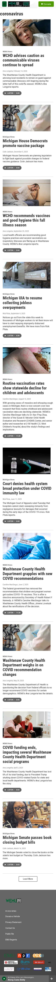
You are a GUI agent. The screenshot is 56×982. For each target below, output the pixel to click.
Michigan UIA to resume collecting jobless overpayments (22, 303)
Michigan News (9, 137)
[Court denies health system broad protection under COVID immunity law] (27, 461)
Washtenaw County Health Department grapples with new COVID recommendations (27, 574)
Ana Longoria (8, 71)
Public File (9, 934)
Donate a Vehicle (12, 916)
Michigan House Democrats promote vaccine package (25, 143)
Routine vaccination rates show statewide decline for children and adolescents (25, 388)
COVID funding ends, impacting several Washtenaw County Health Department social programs (27, 754)
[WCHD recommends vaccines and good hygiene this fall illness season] (27, 192)
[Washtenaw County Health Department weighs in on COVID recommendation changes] (27, 637)
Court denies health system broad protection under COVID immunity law (27, 488)
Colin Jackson (8, 152)
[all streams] (52, 978)
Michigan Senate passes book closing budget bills (27, 840)
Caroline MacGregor (10, 399)
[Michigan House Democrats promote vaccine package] (27, 118)
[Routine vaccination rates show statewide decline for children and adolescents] (27, 360)
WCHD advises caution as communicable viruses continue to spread (23, 60)
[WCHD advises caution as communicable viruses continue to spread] (27, 32)
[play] (4, 978)
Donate (47, 4)
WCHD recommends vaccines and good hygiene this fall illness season (26, 220)
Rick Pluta (6, 313)
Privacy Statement (13, 922)
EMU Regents (11, 940)
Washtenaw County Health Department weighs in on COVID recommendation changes (24, 667)
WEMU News (7, 51)
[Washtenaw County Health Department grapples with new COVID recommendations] (27, 546)
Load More (28, 879)
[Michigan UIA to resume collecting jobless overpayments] (27, 275)
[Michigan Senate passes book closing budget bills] (27, 814)
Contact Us (10, 928)
